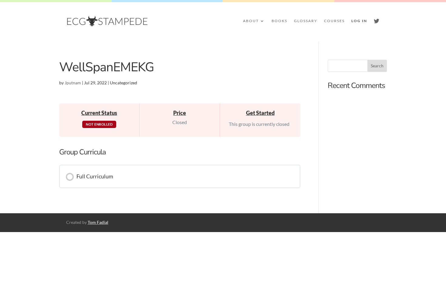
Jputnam (73, 82)
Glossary (305, 21)
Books (279, 21)
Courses (334, 21)
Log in (359, 21)
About (251, 21)
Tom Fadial (98, 222)
